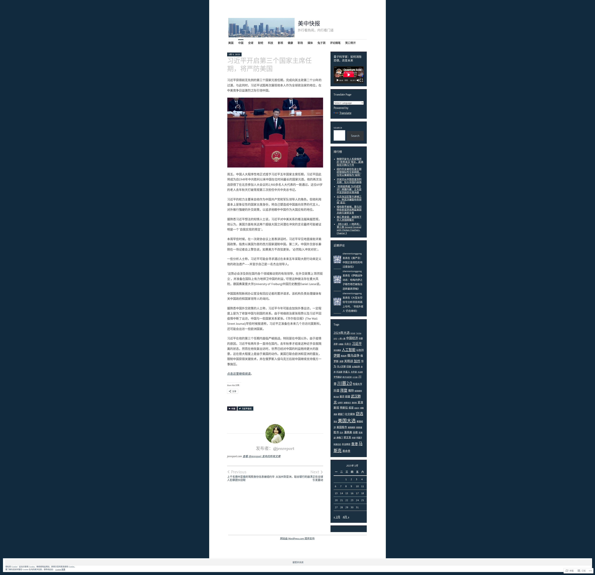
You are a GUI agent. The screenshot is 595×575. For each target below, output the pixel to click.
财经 (260, 43)
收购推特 (358, 391)
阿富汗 (359, 437)
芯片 (341, 432)
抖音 (336, 390)
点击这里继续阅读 (239, 374)
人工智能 (348, 349)
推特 (351, 390)
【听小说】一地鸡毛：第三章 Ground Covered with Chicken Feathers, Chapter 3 (349, 229)
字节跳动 (338, 377)
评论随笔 (335, 43)
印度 (348, 366)
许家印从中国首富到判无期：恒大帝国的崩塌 (349, 181)
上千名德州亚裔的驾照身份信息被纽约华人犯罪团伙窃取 (251, 475)
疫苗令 (356, 408)
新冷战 (336, 397)
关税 (341, 361)
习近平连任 (247, 409)
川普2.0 (344, 383)
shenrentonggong (352, 253)
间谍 (354, 437)
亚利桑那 (337, 350)
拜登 (343, 390)
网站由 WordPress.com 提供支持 (297, 538)
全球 (250, 43)
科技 (270, 43)
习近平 (357, 343)
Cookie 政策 (60, 569)
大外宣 (354, 372)
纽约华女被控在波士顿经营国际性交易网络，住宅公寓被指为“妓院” (349, 171)
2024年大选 (342, 333)
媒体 (310, 43)
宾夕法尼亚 (347, 377)
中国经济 (352, 338)
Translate (345, 113)
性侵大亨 (357, 384)
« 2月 (337, 517)
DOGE (352, 333)
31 (357, 507)
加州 (357, 361)
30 (352, 507)
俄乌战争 (353, 355)
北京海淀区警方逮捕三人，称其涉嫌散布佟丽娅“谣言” (349, 199)
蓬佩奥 (348, 432)
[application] (349, 74)
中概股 (341, 344)
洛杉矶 (354, 403)
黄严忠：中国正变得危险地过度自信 (352, 262)
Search (338, 127)
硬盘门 (341, 414)
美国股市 (342, 427)
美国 (231, 43)
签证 (335, 421)
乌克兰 (347, 343)
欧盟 (347, 396)
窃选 (359, 413)
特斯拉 (344, 407)
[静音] (358, 80)
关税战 (348, 361)
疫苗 (351, 407)
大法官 (360, 372)
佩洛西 (343, 356)
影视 (280, 43)
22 (346, 500)
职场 (300, 43)
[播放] (337, 80)
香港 (354, 444)
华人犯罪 (341, 366)
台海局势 (356, 366)
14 (341, 493)
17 (357, 493)
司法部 (339, 371)
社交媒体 (350, 414)
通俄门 (339, 437)
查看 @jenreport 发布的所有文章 (261, 456)
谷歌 (355, 432)
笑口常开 (350, 43)
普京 (341, 396)
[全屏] (361, 80)
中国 (240, 43)
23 (352, 500)
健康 (290, 43)
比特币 (340, 402)
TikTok (358, 333)
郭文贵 (347, 437)
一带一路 (341, 338)
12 (367, 486)
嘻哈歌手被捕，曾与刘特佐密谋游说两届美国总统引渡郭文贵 (349, 209)
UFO (335, 338)
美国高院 (351, 427)
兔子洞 (321, 43)
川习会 (355, 377)
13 (336, 493)
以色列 (360, 350)
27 (336, 507)
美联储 (359, 427)
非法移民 (346, 444)
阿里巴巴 (337, 444)
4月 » (346, 517)
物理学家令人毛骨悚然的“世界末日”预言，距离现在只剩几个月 (350, 161)
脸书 (336, 432)
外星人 (346, 371)
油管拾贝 (347, 402)
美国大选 (347, 420)
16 (352, 493)
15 (346, 493)
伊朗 (337, 355)
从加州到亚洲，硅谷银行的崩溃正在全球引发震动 (299, 475)
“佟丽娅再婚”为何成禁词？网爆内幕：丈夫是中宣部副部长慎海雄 (349, 189)
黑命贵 (346, 451)
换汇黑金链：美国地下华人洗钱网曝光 (349, 218)
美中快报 (309, 24)
